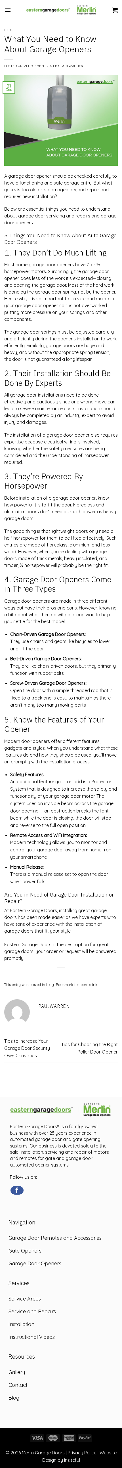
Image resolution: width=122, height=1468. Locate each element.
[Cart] (115, 10)
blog (9, 30)
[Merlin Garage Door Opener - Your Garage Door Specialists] (61, 10)
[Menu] (7, 10)
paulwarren (71, 66)
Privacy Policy (82, 1453)
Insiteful (72, 1460)
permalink (89, 984)
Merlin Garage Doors (43, 1453)
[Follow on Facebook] (17, 1190)
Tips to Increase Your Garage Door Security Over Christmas (27, 1048)
